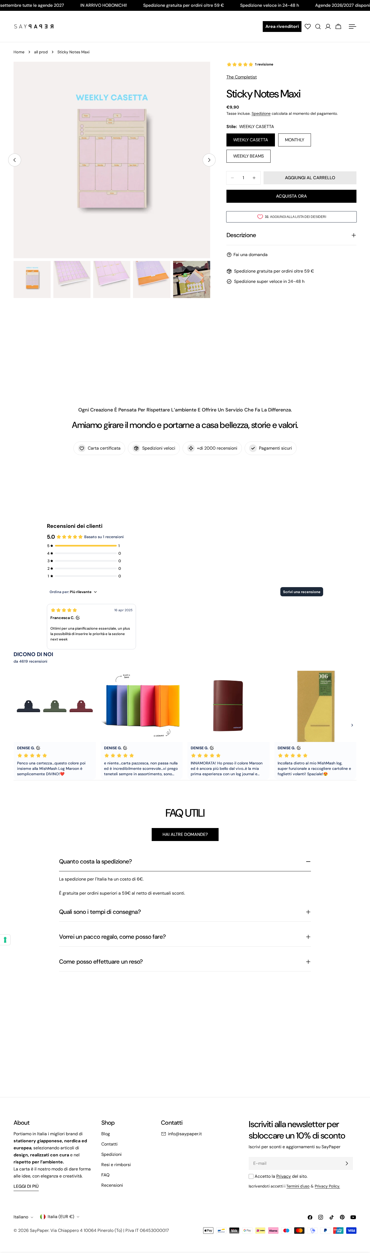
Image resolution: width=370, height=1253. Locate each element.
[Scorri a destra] (209, 159)
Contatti (109, 1144)
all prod (41, 52)
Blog (105, 1134)
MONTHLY (294, 140)
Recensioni (112, 1185)
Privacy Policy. (327, 1186)
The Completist (241, 77)
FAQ (105, 1175)
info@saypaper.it (185, 1134)
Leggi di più (26, 1186)
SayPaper (39, 1230)
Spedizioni (111, 1154)
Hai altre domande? (185, 834)
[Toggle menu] (352, 26)
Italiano (21, 1217)
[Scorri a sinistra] (14, 159)
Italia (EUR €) (61, 1216)
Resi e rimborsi (116, 1164)
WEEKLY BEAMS (248, 156)
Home (19, 52)
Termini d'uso (298, 1186)
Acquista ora (291, 196)
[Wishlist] (308, 26)
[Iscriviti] (346, 1163)
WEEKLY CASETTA (250, 140)
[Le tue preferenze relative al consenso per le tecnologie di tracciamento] (5, 940)
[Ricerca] (318, 26)
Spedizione (261, 113)
